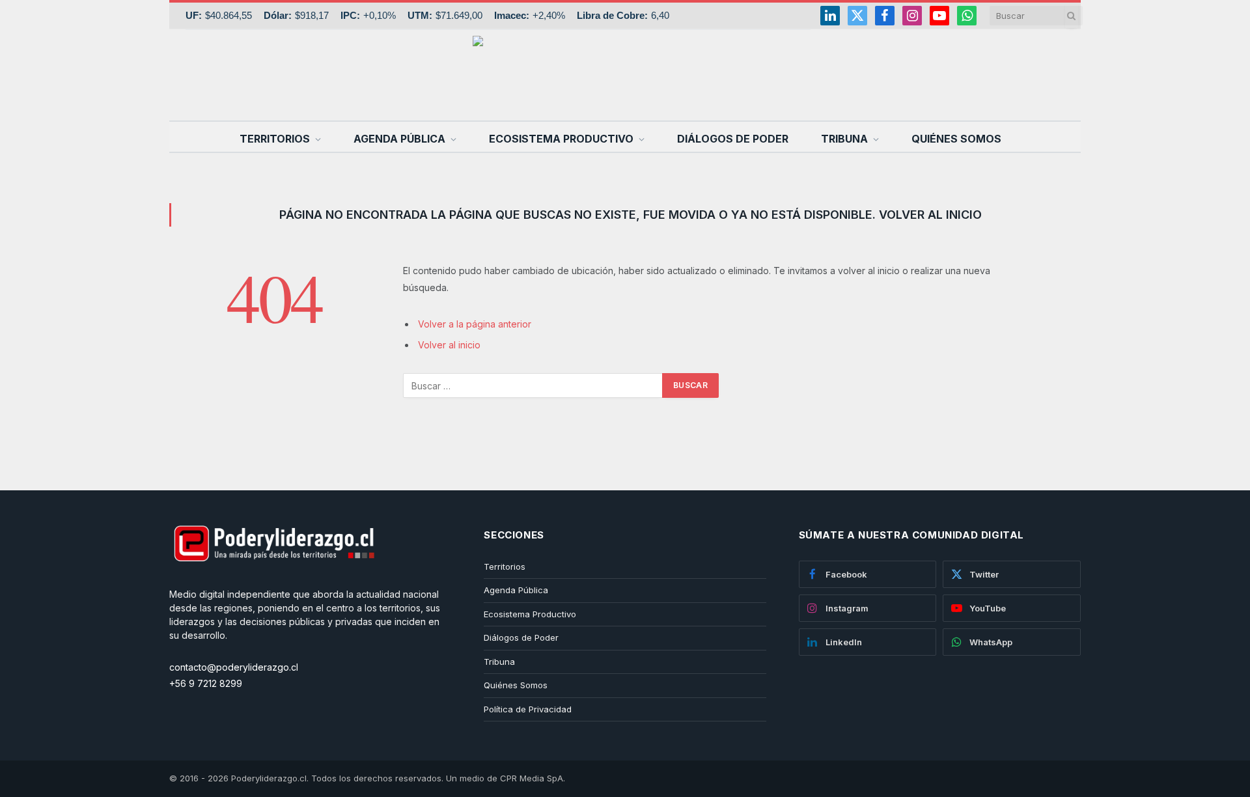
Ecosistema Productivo (561, 138)
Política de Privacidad (528, 709)
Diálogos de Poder (732, 138)
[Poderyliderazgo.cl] (273, 580)
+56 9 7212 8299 (205, 683)
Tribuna (844, 138)
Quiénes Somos (956, 138)
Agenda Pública (399, 138)
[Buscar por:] (533, 385)
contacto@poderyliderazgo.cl (233, 667)
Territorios (275, 138)
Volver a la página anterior (474, 323)
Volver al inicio (449, 344)
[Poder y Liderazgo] (625, 74)
